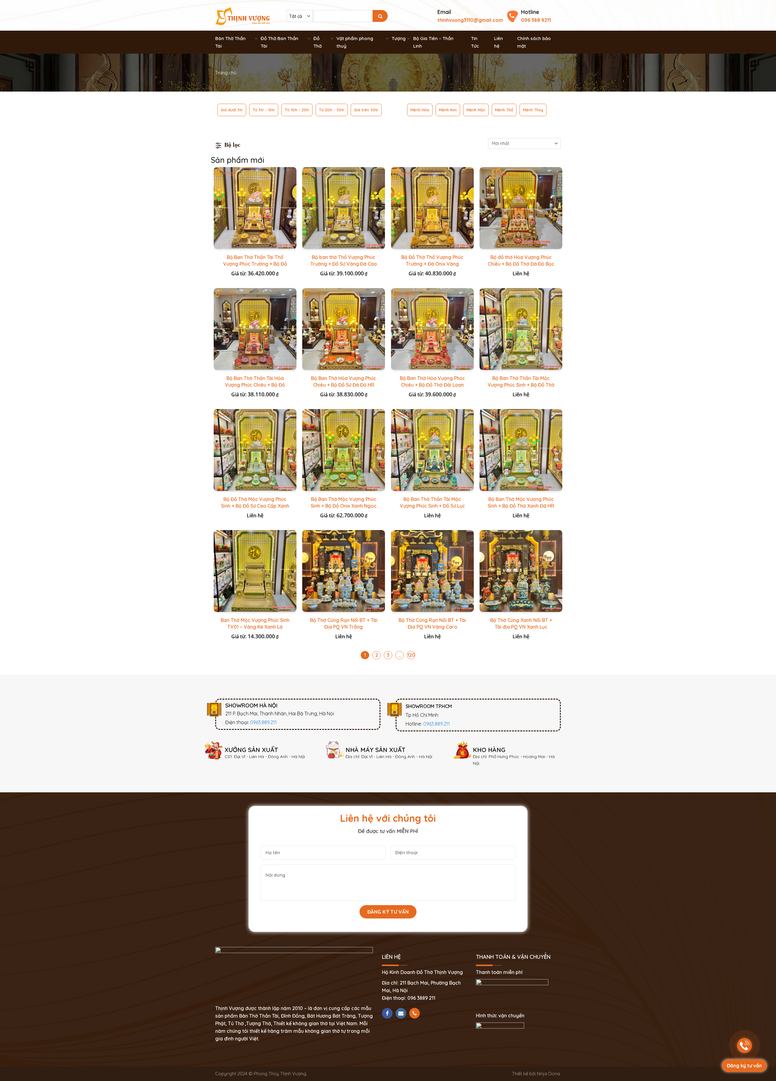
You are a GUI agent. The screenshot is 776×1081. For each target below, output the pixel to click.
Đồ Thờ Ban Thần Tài (279, 42)
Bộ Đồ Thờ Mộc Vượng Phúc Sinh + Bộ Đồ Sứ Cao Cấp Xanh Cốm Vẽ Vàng (255, 505)
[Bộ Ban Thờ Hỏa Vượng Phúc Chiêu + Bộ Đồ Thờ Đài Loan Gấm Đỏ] (432, 329)
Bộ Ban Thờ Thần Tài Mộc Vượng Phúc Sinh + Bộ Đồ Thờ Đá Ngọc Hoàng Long (521, 384)
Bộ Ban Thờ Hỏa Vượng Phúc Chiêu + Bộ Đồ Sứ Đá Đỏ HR (343, 381)
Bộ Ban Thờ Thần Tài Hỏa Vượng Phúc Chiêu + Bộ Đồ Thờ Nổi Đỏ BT (255, 384)
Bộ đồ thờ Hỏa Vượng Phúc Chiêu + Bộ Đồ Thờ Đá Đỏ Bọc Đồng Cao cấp (521, 264)
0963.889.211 (263, 722)
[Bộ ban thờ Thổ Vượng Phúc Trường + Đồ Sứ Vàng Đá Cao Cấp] (343, 208)
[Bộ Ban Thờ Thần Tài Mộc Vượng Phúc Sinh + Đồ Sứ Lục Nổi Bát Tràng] (432, 450)
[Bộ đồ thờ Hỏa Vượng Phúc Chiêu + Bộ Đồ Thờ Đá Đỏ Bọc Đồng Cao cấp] (521, 208)
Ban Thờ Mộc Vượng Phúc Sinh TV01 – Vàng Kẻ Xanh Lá (255, 623)
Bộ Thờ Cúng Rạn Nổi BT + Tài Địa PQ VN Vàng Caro (432, 623)
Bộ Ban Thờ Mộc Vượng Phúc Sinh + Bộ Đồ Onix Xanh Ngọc (343, 502)
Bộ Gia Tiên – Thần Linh (433, 42)
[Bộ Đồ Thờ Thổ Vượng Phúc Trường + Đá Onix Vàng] (432, 208)
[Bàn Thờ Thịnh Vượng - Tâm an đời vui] (242, 15)
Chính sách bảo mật (534, 42)
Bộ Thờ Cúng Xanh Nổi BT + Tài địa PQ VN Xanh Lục (521, 623)
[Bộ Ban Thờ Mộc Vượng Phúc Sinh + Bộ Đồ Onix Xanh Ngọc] (343, 450)
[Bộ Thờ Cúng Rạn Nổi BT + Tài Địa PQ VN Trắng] (343, 571)
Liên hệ (498, 42)
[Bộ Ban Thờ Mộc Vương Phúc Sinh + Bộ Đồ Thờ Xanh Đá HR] (521, 450)
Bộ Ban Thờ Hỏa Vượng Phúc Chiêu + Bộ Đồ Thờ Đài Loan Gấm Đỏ (432, 384)
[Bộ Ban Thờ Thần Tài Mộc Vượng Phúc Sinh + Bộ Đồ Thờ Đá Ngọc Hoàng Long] (521, 329)
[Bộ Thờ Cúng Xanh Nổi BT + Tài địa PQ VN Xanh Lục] (521, 571)
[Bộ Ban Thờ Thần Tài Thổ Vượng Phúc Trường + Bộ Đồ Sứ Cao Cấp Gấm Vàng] (255, 208)
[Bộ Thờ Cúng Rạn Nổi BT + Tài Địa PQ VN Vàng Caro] (432, 571)
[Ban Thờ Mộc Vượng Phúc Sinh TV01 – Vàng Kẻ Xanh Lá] (255, 571)
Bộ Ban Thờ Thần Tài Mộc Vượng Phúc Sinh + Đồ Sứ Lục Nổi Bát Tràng (432, 505)
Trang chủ (225, 73)
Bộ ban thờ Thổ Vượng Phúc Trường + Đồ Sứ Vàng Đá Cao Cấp (343, 264)
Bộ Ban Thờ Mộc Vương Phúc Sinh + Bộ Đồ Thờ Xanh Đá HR (521, 502)
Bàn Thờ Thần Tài (230, 42)
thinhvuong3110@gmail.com (470, 20)
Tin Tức (475, 42)
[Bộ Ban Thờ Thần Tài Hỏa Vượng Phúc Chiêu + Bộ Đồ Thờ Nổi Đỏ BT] (255, 329)
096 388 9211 (536, 20)
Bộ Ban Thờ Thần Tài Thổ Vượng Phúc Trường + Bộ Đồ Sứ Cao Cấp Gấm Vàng (255, 264)
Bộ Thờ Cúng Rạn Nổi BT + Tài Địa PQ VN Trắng (343, 623)
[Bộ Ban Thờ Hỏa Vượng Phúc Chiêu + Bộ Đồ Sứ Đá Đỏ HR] (343, 329)
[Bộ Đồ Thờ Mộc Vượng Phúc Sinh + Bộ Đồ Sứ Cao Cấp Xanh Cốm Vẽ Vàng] (255, 450)
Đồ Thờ (317, 42)
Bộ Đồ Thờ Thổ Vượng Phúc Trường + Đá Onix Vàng (432, 260)
